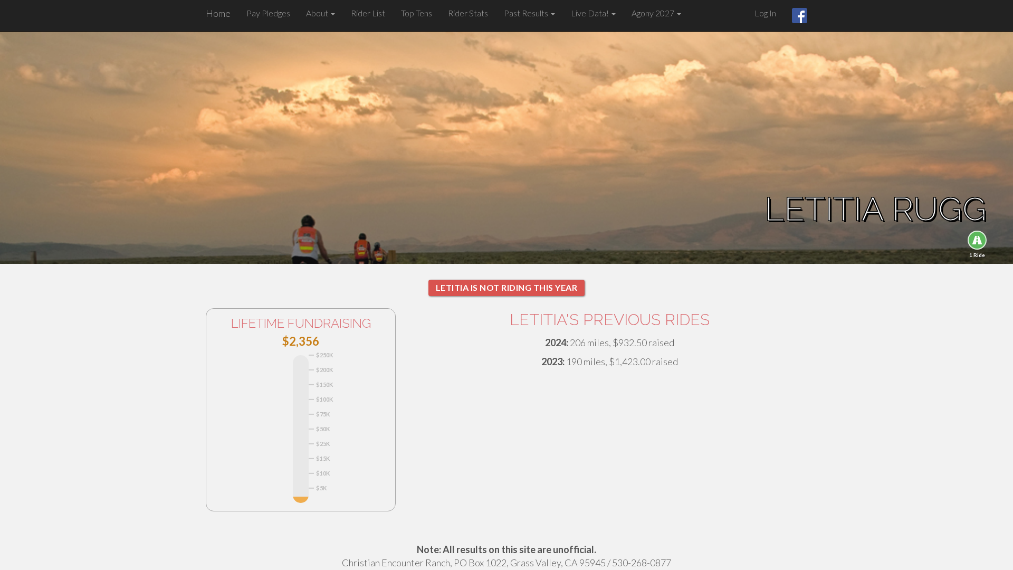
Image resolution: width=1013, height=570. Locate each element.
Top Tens (416, 13)
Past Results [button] (527, 13)
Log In (765, 13)
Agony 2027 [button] (654, 13)
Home (218, 13)
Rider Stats (468, 13)
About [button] (318, 13)
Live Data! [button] (590, 13)
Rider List (368, 13)
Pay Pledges (268, 13)
